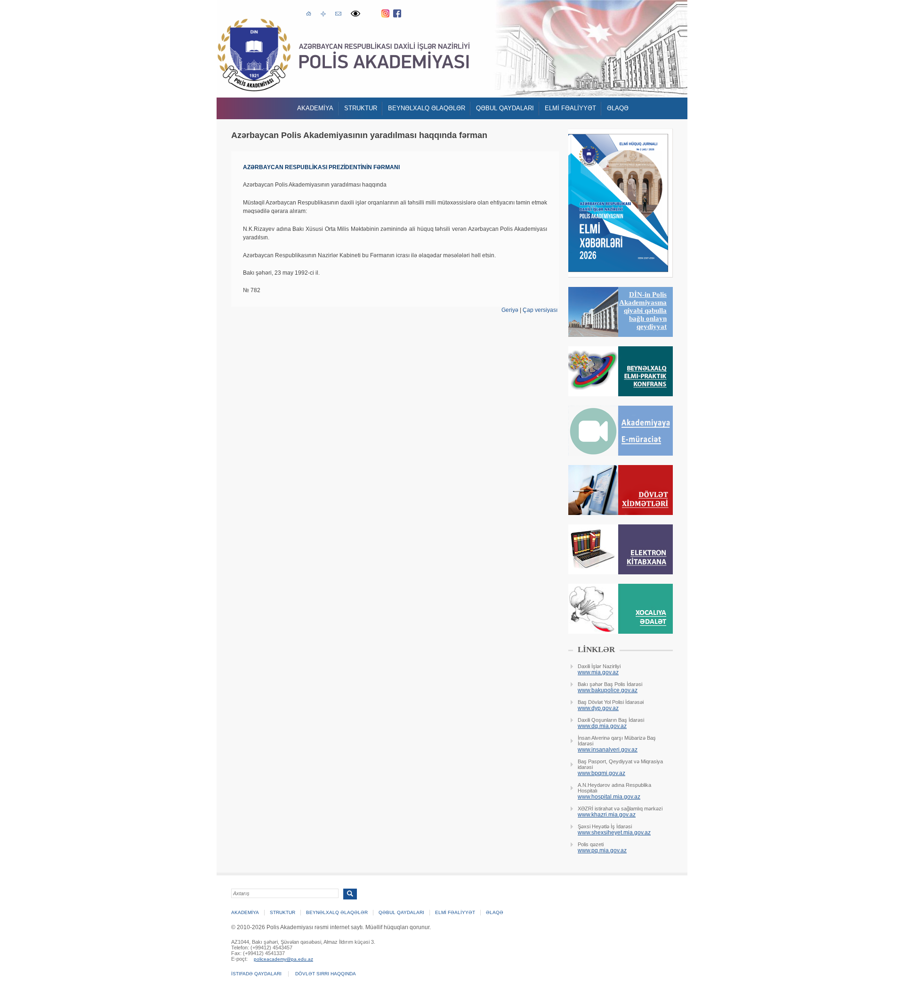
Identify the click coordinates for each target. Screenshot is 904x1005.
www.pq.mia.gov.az (602, 850)
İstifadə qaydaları (256, 973)
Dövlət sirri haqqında (325, 973)
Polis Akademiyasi (254, 55)
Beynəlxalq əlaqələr (426, 108)
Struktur (360, 108)
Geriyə (509, 310)
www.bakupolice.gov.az (608, 690)
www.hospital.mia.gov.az (609, 796)
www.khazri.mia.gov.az (607, 814)
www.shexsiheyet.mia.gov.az (614, 832)
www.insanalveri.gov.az (608, 749)
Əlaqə (618, 108)
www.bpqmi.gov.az (601, 773)
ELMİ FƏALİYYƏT (570, 108)
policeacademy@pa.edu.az (283, 959)
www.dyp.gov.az (598, 708)
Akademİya (315, 108)
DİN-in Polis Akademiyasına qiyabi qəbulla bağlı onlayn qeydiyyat (643, 310)
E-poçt (338, 12)
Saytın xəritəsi (323, 13)
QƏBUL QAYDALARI (505, 108)
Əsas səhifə (308, 12)
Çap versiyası (540, 310)
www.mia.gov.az (598, 672)
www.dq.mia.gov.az (602, 726)
